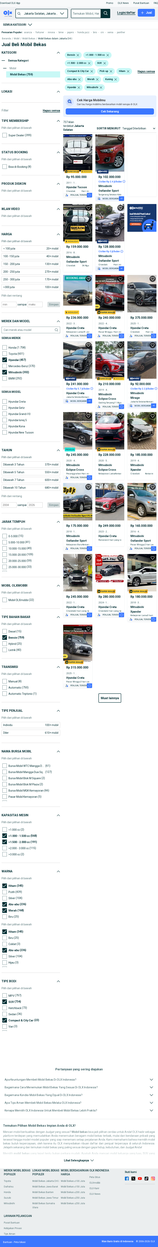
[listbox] (77, 55)
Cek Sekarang (110, 111)
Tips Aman (9, 1234)
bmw (61, 32)
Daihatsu (8, 1186)
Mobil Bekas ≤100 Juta (73, 1181)
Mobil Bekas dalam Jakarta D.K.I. (55, 38)
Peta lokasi (20, 1242)
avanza (28, 32)
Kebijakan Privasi (13, 1228)
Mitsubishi (9, 1203)
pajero (70, 32)
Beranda (6, 38)
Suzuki (7, 1197)
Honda (7, 1192)
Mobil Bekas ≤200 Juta (73, 1192)
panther (121, 32)
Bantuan (7, 1242)
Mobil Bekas (28, 38)
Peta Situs (94, 1177)
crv (102, 32)
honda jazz (83, 32)
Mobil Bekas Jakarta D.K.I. (46, 1181)
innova (51, 32)
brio (95, 32)
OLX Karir (94, 1188)
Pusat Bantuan (12, 1222)
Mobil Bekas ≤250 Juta (73, 1197)
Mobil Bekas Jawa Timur (45, 1197)
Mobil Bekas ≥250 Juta (73, 1203)
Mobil (16, 38)
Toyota (7, 1181)
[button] (10, 3)
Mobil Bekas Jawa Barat (45, 1186)
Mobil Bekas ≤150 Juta (73, 1186)
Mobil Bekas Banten (43, 1192)
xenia (110, 32)
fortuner (40, 32)
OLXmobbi (94, 1182)
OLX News (94, 1194)
